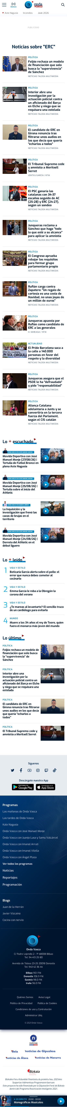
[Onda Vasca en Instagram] (37, 770)
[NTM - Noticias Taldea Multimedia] (33, 1040)
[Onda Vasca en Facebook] (21, 770)
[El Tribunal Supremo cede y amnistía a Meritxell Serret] (15, 166)
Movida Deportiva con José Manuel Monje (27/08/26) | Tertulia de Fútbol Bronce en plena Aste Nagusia (21, 461)
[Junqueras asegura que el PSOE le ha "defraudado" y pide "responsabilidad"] (15, 380)
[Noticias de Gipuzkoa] (40, 1051)
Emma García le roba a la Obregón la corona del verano (33, 592)
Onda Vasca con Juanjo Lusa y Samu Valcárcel (30, 837)
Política (33, 57)
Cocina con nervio (13, 920)
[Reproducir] (46, 458)
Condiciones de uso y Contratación (34, 1009)
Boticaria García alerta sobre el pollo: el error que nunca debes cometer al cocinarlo (34, 575)
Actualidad (35, 343)
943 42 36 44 (36, 966)
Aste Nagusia (11, 13)
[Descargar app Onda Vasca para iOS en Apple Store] (45, 787)
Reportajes (10, 878)
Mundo (14, 618)
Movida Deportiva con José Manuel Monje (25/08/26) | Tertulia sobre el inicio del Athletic (20, 488)
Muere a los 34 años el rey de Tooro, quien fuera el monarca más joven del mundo (36, 624)
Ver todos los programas (17, 864)
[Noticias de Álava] (17, 1057)
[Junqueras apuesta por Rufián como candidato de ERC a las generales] (15, 323)
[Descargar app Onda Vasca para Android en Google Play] (23, 787)
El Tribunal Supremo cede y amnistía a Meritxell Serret (46, 167)
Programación (12, 885)
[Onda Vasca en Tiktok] (54, 770)
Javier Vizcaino (11, 913)
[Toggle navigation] (4, 5)
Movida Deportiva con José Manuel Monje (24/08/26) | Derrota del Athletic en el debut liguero (20, 541)
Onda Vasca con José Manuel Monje (24, 831)
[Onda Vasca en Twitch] (46, 770)
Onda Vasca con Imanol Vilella (21, 850)
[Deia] (15, 1051)
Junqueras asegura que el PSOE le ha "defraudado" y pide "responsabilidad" (46, 381)
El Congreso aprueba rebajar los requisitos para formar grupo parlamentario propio (43, 261)
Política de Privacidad (21, 1003)
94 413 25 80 (36, 957)
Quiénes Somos (25, 997)
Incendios (28, 13)
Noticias (8, 871)
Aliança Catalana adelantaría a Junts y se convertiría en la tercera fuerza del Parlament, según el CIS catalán (45, 413)
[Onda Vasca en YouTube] (29, 770)
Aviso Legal (44, 997)
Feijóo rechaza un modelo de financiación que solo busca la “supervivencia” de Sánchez (46, 67)
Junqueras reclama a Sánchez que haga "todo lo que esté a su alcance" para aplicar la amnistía (45, 230)
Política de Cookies (47, 1003)
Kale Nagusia (10, 824)
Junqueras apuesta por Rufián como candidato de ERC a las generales (46, 324)
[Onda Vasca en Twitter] (12, 770)
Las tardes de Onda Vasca (18, 818)
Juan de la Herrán (13, 907)
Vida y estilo (17, 567)
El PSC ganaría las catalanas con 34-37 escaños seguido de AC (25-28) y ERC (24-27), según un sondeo (44, 198)
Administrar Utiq (33, 1015)
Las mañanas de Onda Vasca (20, 811)
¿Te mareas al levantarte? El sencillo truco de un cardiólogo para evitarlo (37, 608)
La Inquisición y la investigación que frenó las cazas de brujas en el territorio (20, 514)
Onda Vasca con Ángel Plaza (20, 857)
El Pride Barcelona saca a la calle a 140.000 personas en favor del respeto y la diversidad (45, 353)
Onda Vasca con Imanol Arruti (20, 844)
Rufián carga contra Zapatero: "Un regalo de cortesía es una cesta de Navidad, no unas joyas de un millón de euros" (46, 294)
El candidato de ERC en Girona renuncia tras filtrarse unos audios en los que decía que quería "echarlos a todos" (45, 137)
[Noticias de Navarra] (48, 1057)
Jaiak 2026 (43, 13)
